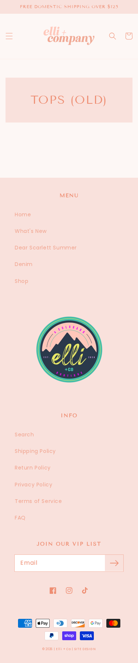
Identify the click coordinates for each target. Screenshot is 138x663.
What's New (31, 231)
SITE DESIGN (85, 649)
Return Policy (33, 467)
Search (24, 434)
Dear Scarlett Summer (46, 247)
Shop (21, 281)
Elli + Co (63, 649)
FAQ (20, 517)
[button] (9, 36)
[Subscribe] (114, 563)
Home (23, 214)
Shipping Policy (35, 451)
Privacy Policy (33, 484)
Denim (24, 264)
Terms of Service (38, 501)
